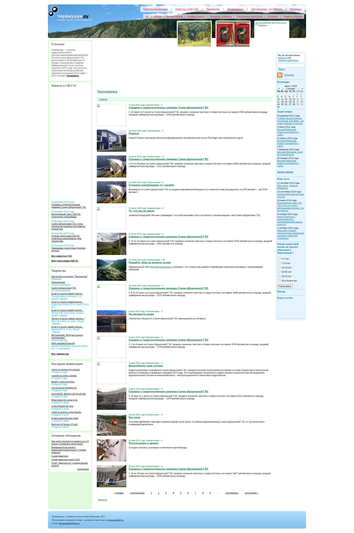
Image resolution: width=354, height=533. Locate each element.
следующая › (232, 493)
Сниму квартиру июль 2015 (65, 459)
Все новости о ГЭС (61, 256)
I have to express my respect (65, 369)
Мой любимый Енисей (63, 343)
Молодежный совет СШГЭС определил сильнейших (66, 215)
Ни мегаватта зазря (141, 313)
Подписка (289, 75)
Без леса (134, 417)
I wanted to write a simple (64, 375)
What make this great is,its (64, 400)
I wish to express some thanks (66, 412)
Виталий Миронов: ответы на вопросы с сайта (288, 132)
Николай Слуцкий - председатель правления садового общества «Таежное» (290, 234)
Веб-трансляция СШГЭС (64, 261)
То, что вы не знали (141, 210)
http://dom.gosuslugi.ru (161, 267)
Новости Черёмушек (155, 9)
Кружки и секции (196, 16)
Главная (103, 99)
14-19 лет (286, 267)
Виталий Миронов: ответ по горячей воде (290, 153)
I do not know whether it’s (64, 388)
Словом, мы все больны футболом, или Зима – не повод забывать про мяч (290, 121)
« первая (119, 493)
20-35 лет (286, 272)
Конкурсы (295, 9)
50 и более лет (289, 280)
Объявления (258, 9)
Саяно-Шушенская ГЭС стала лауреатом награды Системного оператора (68, 226)
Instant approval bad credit (64, 418)
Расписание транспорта (250, 16)
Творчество (213, 9)
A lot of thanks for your (62, 406)
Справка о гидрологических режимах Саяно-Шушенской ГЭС (68, 206)
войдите (282, 58)
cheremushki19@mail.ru (69, 523)
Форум (278, 9)
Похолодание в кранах (143, 443)
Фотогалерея (235, 9)
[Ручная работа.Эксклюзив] (233, 34)
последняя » (251, 493)
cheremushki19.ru (116, 520)
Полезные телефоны (220, 16)
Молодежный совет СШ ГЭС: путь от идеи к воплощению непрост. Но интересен (290, 207)
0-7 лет (285, 259)
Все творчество (60, 354)
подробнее (83, 469)
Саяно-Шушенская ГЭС (63, 288)
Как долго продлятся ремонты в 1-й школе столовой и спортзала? (70, 442)
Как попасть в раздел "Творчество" (69, 276)
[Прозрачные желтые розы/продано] (271, 34)
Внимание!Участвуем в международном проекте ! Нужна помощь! (68, 450)
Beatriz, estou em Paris (62, 382)
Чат (147, 16)
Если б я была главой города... (67, 293)
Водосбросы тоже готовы (146, 365)
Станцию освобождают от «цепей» (151, 184)
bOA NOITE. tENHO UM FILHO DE (68, 394)
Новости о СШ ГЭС (186, 9)
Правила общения (293, 16)
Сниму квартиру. (60, 456)
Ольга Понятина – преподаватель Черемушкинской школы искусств (290, 221)
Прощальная (58, 282)
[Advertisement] (70, 145)
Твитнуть (102, 500)
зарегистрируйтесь (288, 60)
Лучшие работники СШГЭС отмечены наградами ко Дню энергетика (66, 238)
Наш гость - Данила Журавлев (287, 187)
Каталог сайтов (174, 16)
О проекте (273, 16)
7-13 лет (285, 263)
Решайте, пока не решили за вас (150, 262)
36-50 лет (286, 276)
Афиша (158, 16)
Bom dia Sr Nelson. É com (64, 424)
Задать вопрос (285, 172)
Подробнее (73, 75)
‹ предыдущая (137, 493)
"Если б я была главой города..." (68, 318)
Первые (134, 133)
